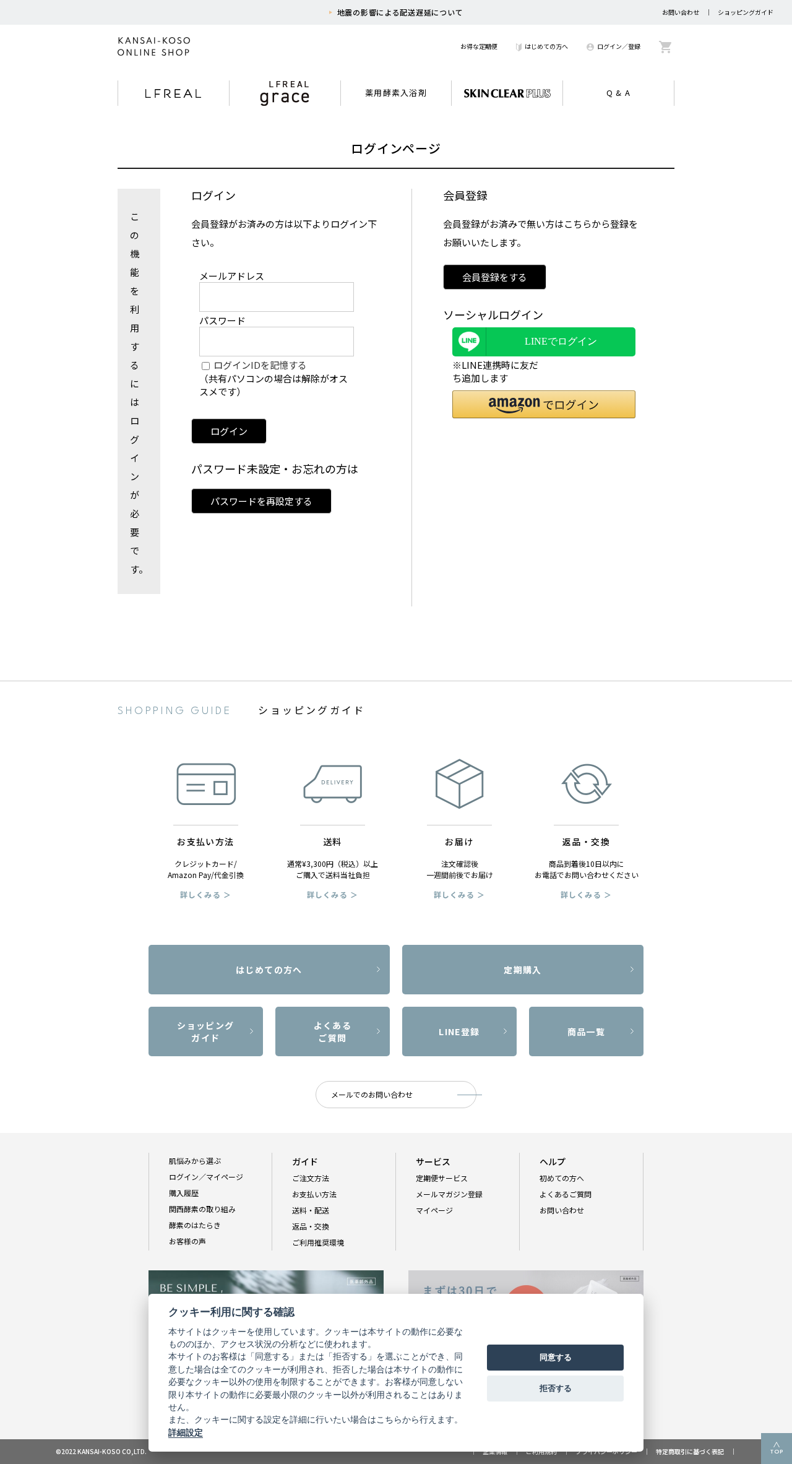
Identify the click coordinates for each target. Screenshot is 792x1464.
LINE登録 (459, 1031)
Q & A (618, 92)
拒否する (556, 1388)
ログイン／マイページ (206, 1176)
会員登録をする (494, 276)
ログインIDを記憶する (260, 364)
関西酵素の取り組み (202, 1208)
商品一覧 (586, 1031)
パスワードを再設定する (261, 500)
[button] (543, 404)
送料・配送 (310, 1210)
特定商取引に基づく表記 (690, 1451)
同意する (556, 1357)
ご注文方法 (310, 1178)
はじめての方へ (546, 46)
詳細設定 (185, 1432)
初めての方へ (562, 1178)
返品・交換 (310, 1226)
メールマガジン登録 (449, 1194)
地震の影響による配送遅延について (400, 12)
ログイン (229, 430)
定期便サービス (442, 1178)
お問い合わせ (680, 12)
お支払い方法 (314, 1194)
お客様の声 (187, 1241)
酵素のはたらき (195, 1225)
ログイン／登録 (618, 46)
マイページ (434, 1210)
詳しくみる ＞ (205, 894)
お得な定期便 (478, 46)
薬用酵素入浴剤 (396, 92)
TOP (776, 1452)
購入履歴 (184, 1192)
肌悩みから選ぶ (195, 1160)
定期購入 (523, 969)
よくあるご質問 (333, 1031)
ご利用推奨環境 (318, 1242)
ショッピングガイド (745, 12)
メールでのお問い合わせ (372, 1094)
